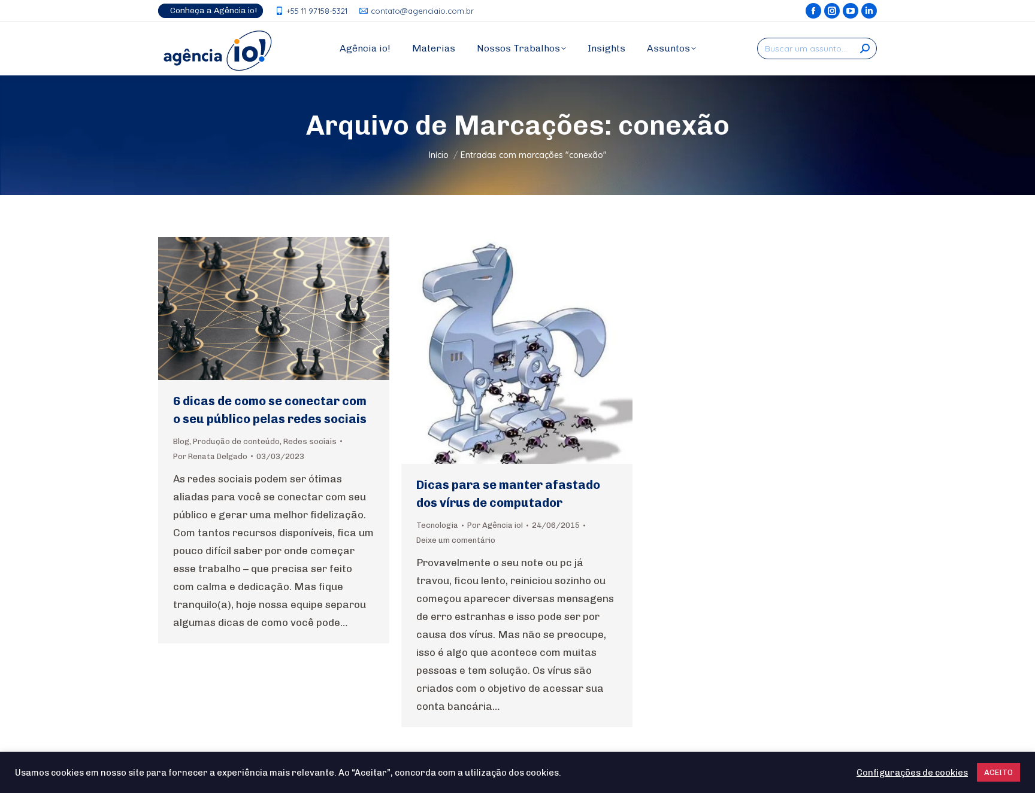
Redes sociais (310, 441)
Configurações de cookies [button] (912, 772)
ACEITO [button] (998, 772)
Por (210, 456)
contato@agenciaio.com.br (422, 11)
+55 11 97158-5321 (316, 11)
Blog (181, 441)
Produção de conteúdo (236, 441)
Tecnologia (437, 525)
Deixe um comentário (455, 540)
